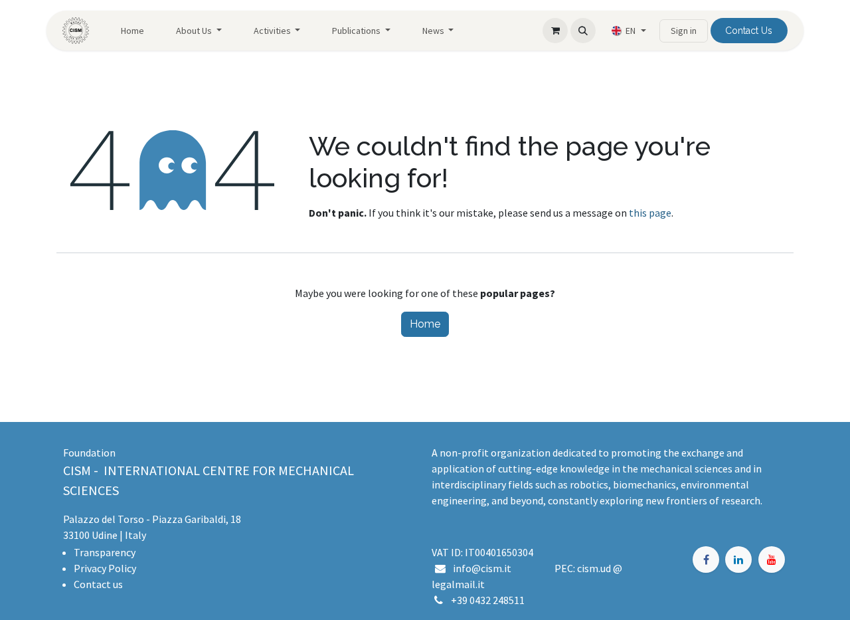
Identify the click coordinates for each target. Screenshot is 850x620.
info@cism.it (484, 568)
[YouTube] (771, 559)
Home (425, 324)
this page (650, 212)
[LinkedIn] (738, 559)
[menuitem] (132, 31)
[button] (583, 30)
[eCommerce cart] (555, 30)
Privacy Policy (105, 568)
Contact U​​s (748, 30)
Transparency (104, 552)
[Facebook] (706, 559)
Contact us (98, 584)
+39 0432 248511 (488, 600)
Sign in (684, 31)
